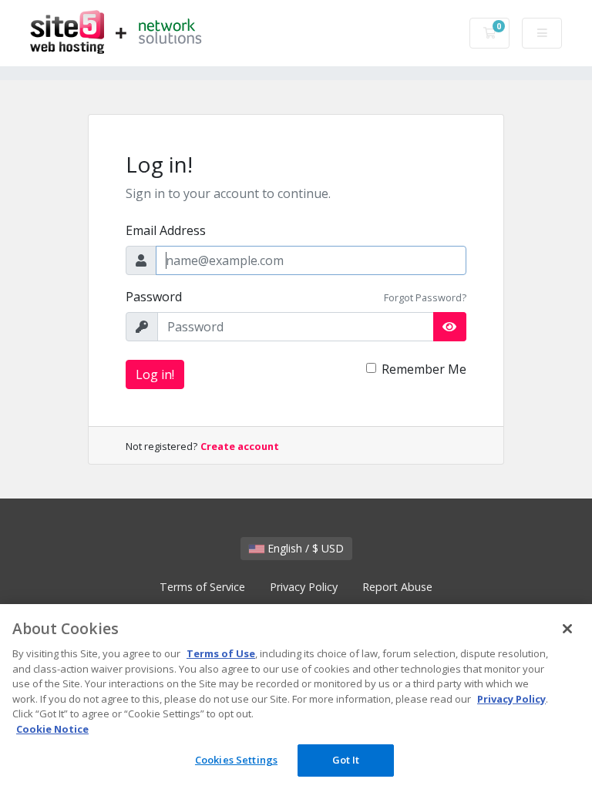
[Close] (567, 629)
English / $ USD (304, 548)
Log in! (155, 374)
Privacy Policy (304, 586)
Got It (346, 760)
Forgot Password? (425, 297)
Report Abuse (397, 586)
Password (154, 296)
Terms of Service (202, 586)
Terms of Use (221, 653)
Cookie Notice (52, 729)
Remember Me (424, 369)
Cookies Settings (236, 760)
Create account (239, 446)
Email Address (166, 230)
